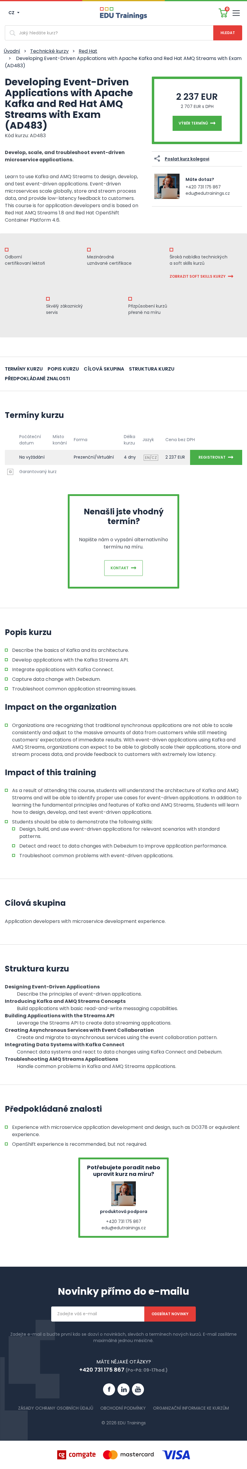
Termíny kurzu (24, 368)
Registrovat (212, 457)
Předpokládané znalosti (37, 378)
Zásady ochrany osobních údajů (55, 1408)
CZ (11, 13)
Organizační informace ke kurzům (191, 1408)
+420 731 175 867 (203, 187)
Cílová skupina (104, 368)
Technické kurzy (49, 51)
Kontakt (120, 567)
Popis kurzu (63, 368)
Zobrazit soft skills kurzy (198, 276)
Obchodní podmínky (123, 1408)
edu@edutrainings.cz (208, 193)
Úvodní (12, 51)
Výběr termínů (193, 123)
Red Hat (88, 51)
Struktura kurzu (151, 368)
